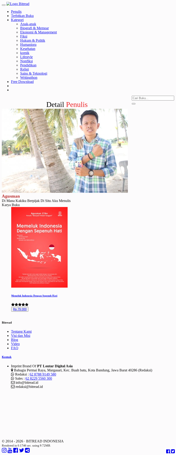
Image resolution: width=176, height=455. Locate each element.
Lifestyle (26, 57)
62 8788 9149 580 (43, 374)
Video (15, 344)
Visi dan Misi (20, 336)
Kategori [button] (17, 20)
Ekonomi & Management (38, 32)
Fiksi (23, 36)
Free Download (22, 82)
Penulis (16, 12)
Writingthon (28, 77)
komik (24, 53)
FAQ (14, 348)
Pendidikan (28, 65)
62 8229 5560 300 (38, 378)
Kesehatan (27, 49)
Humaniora (28, 44)
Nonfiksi (26, 61)
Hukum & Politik (32, 40)
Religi (24, 69)
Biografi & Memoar (34, 28)
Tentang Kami (21, 331)
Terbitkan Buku (22, 16)
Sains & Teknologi (33, 73)
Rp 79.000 (20, 309)
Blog (14, 340)
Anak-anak (28, 24)
